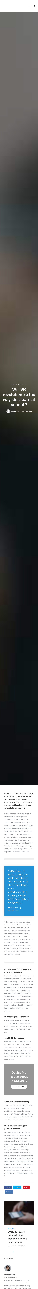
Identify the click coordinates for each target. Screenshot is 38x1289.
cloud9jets (16, 411)
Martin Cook (9, 1275)
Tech (25, 384)
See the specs (19, 1086)
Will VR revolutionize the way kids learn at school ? (19, 397)
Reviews (19, 384)
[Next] (33, 1225)
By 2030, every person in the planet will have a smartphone (17, 1236)
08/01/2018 (21, 1246)
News (13, 384)
